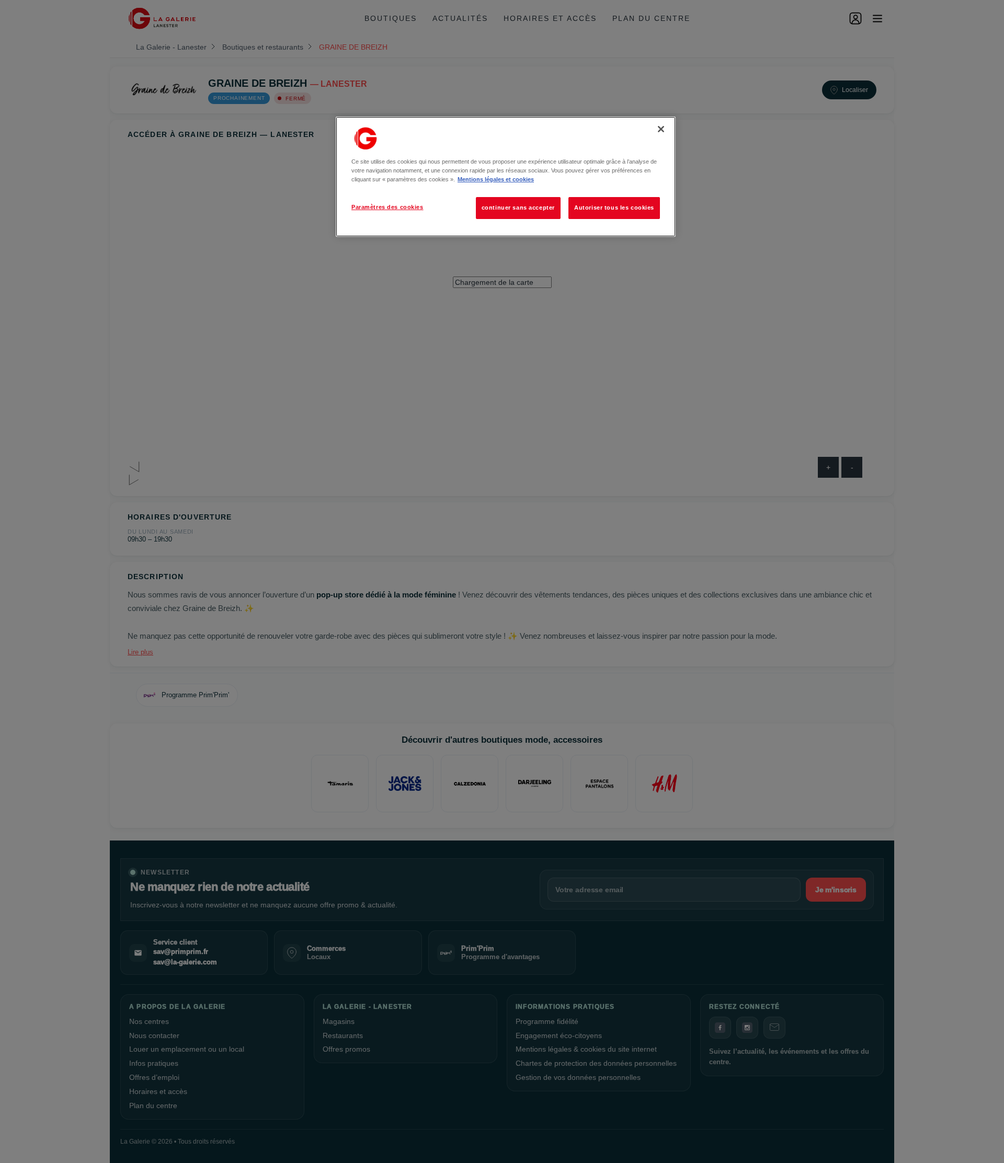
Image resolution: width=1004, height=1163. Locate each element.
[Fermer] (660, 129)
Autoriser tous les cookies (614, 207)
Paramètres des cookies (387, 207)
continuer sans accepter (518, 207)
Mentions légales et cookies (496, 179)
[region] (506, 177)
